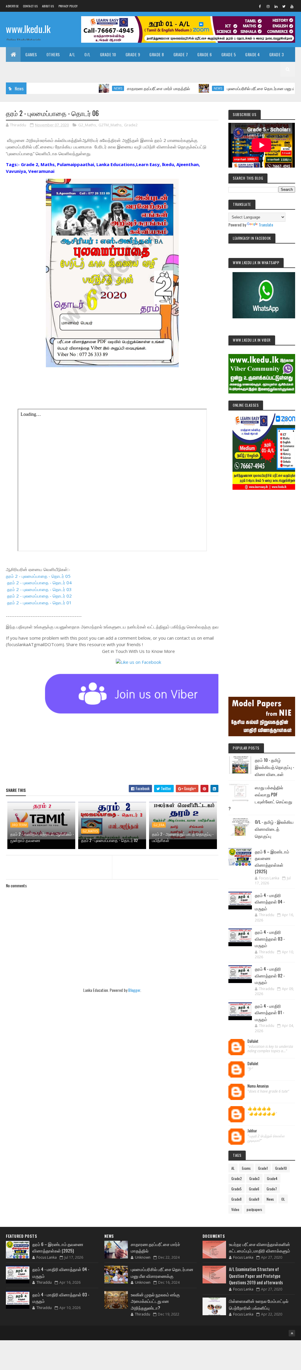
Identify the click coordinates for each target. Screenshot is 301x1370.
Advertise (12, 6)
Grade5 (236, 1188)
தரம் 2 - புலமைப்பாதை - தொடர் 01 (39, 602)
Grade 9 (133, 54)
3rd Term (19, 825)
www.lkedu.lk (28, 29)
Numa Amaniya (258, 1086)
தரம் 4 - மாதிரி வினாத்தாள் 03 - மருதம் (270, 938)
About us (48, 6)
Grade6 (254, 1188)
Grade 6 (204, 54)
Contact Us (30, 6)
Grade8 (236, 1199)
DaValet (253, 1041)
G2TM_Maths (110, 125)
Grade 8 (156, 54)
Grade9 (254, 1199)
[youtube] (292, 6)
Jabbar (252, 1131)
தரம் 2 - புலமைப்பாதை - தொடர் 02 (39, 596)
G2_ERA (158, 825)
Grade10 (281, 1168)
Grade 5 (228, 54)
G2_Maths (87, 125)
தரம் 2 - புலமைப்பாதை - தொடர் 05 (38, 576)
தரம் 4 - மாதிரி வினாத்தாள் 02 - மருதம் (270, 975)
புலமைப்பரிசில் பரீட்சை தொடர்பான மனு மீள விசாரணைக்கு (250, 88)
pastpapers (254, 1209)
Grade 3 (276, 54)
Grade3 (254, 1178)
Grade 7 (180, 54)
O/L (87, 54)
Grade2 (131, 125)
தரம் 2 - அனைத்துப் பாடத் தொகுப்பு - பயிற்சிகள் (183, 837)
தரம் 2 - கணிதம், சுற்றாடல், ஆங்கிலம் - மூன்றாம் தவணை (42, 837)
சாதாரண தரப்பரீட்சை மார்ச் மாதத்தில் (133, 88)
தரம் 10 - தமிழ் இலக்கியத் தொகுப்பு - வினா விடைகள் (274, 767)
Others (53, 54)
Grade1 (263, 1168)
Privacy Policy (68, 6)
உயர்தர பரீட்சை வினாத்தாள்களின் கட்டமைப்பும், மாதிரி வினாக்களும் (259, 1247)
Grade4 (272, 1178)
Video (235, 1209)
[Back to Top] (292, 1333)
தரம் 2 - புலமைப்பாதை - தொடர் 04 (39, 582)
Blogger (134, 990)
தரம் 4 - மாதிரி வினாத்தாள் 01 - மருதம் (269, 1012)
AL (233, 1168)
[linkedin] (276, 6)
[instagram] (268, 6)
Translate (266, 224)
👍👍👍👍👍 (259, 1108)
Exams (246, 1168)
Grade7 (272, 1188)
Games (31, 54)
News (93, 88)
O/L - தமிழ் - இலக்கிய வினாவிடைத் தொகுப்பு (274, 828)
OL (283, 1199)
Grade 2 (18, 69)
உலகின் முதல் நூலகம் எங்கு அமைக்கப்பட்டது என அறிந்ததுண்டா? (155, 1301)
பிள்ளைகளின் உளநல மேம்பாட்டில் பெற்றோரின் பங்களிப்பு (258, 1304)
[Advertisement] (261, 585)
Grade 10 (108, 54)
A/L (72, 54)
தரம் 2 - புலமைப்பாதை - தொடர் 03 (39, 589)
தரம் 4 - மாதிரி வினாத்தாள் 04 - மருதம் (270, 901)
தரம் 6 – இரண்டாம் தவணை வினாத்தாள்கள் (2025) (272, 861)
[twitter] (284, 6)
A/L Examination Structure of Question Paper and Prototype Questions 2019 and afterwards (256, 1275)
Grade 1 (42, 69)
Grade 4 (252, 54)
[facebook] (260, 6)
